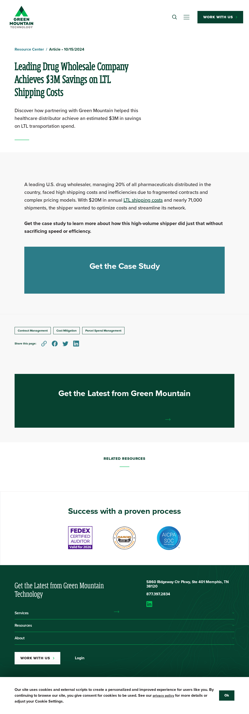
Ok (226, 695)
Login (79, 658)
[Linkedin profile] (190, 604)
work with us (35, 658)
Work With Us (218, 17)
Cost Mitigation (66, 330)
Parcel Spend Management (103, 330)
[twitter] (65, 343)
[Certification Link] (80, 538)
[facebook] (55, 344)
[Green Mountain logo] (21, 17)
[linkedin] (76, 344)
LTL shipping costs (143, 200)
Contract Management (33, 330)
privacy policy (163, 695)
